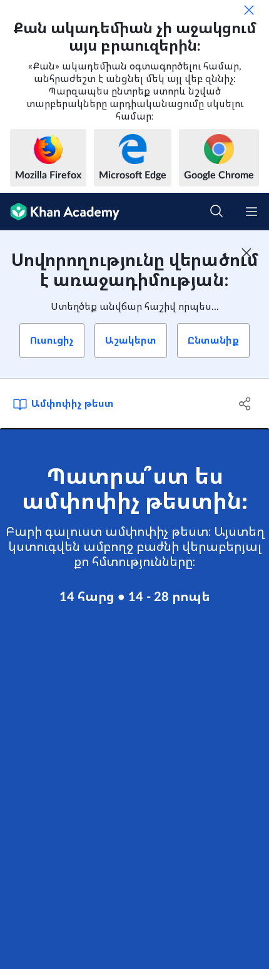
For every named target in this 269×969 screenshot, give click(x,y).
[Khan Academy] (59, 211)
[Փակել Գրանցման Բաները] (246, 252)
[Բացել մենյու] (251, 211)
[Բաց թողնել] (249, 10)
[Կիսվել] (245, 403)
